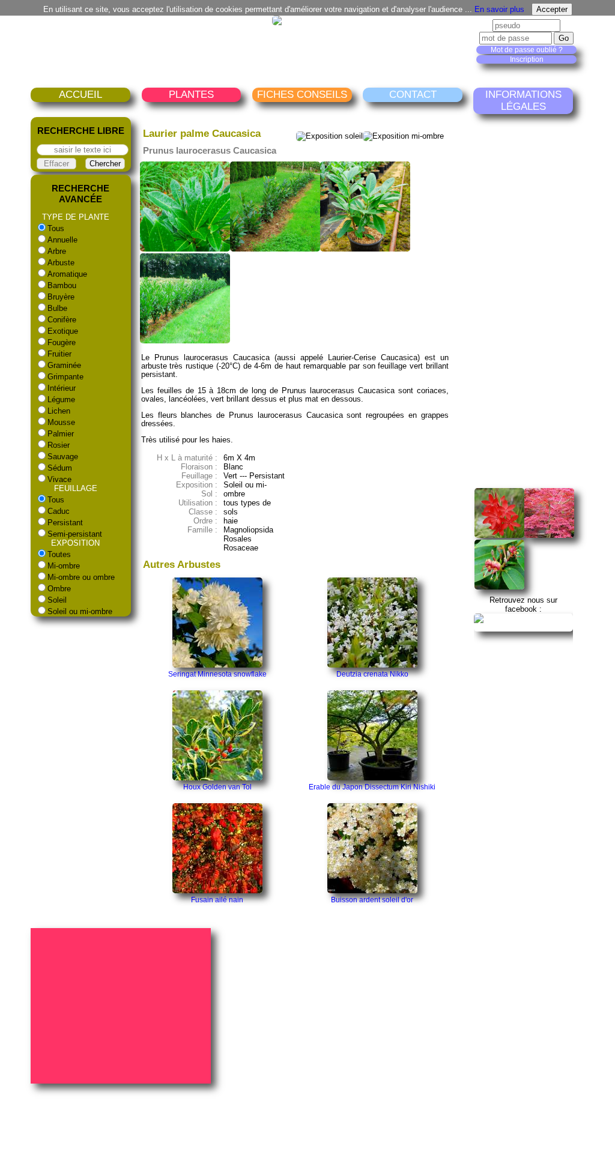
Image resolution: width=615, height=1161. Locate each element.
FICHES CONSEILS (302, 94)
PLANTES (191, 94)
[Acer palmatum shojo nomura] (549, 535)
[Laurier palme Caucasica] (185, 248)
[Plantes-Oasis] (524, 627)
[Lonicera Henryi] (499, 586)
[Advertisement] (544, 301)
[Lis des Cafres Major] (499, 535)
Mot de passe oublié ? (527, 49)
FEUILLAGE (75, 488)
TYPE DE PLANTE (75, 217)
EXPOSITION (75, 542)
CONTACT (413, 94)
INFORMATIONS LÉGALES (523, 100)
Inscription (527, 59)
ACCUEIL (80, 94)
